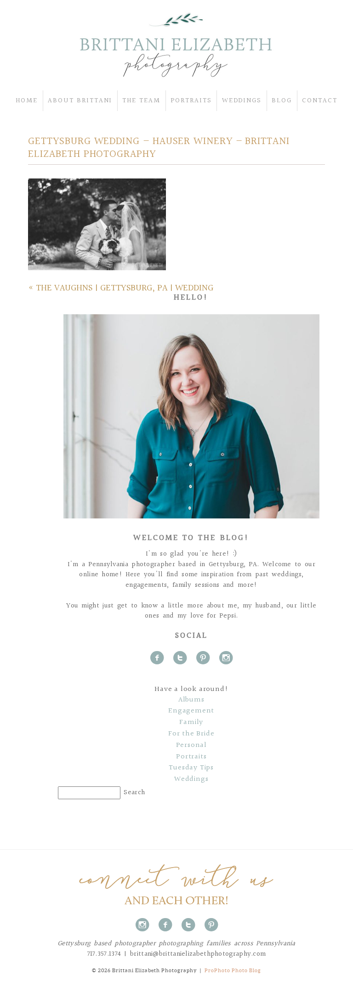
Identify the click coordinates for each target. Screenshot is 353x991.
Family (191, 722)
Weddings (191, 779)
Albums (191, 700)
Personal (191, 745)
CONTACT (319, 100)
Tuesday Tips (191, 768)
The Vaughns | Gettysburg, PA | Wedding (124, 288)
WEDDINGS (242, 100)
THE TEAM (141, 100)
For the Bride (191, 734)
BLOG (282, 100)
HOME (27, 100)
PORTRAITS (191, 100)
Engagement (191, 711)
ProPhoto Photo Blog (233, 970)
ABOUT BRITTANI (80, 100)
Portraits (191, 757)
